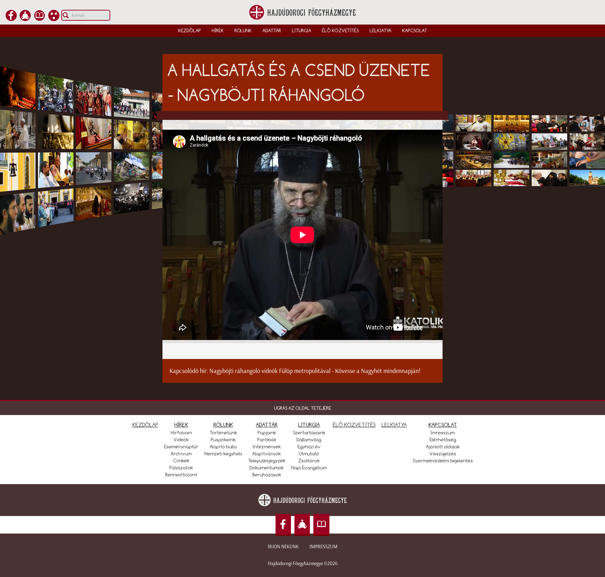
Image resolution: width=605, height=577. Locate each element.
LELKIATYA (394, 424)
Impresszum (324, 547)
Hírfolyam (181, 432)
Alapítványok (266, 453)
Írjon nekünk (283, 547)
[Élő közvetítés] (25, 18)
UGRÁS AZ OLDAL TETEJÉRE (302, 408)
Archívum (181, 453)
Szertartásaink (309, 432)
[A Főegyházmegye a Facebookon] (11, 18)
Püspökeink (223, 439)
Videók (181, 439)
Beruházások (266, 474)
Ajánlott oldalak (443, 446)
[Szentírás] (39, 18)
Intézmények (267, 446)
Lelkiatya (380, 30)
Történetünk (223, 432)
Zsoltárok (309, 460)
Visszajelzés (443, 453)
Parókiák (266, 439)
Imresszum (443, 432)
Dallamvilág (309, 439)
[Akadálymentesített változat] (54, 18)
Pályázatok (181, 467)
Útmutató (309, 453)
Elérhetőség (443, 439)
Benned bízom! (181, 474)
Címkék (181, 460)
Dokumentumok (267, 467)
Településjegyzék (266, 460)
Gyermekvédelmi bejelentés (443, 460)
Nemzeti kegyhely (223, 453)
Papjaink (267, 432)
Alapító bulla (223, 446)
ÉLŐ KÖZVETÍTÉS (354, 424)
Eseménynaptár (181, 446)
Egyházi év (309, 446)
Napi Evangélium (309, 467)
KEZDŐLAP (145, 424)
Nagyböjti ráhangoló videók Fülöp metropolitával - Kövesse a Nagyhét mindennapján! (314, 371)
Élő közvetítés (340, 30)
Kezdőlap (189, 30)
